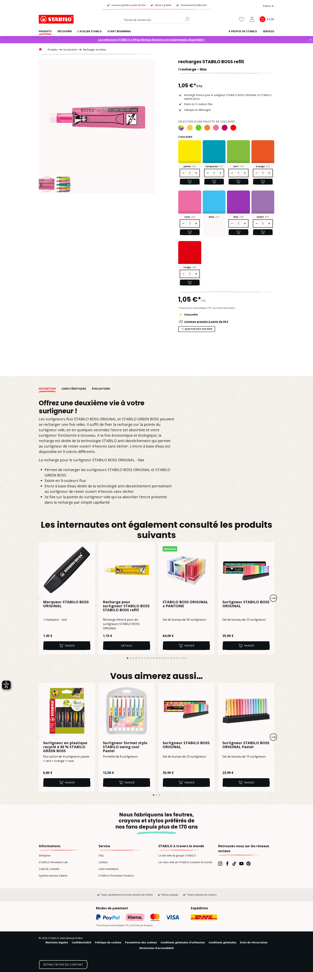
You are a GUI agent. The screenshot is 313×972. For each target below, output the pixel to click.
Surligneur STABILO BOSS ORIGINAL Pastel (245, 745)
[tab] (50, 388)
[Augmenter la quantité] (196, 173)
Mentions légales (56, 942)
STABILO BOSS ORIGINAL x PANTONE (185, 604)
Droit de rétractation (254, 942)
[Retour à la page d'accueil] (57, 19)
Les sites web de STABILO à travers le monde (185, 862)
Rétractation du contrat (63, 964)
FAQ (101, 855)
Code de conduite (49, 869)
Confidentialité (81, 942)
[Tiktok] (234, 863)
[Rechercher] (189, 19)
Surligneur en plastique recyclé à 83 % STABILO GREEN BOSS (65, 747)
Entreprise (45, 855)
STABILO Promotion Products (116, 875)
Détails (126, 645)
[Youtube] (241, 863)
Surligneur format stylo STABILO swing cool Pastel (125, 747)
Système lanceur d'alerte (53, 875)
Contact (103, 862)
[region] (96, 126)
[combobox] (156, 21)
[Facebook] (227, 863)
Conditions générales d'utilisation (182, 942)
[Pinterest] (248, 863)
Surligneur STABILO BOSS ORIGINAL (245, 604)
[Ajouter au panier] (190, 182)
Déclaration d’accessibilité (156, 948)
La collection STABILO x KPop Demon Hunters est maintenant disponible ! (151, 40)
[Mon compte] (252, 19)
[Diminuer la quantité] (183, 173)
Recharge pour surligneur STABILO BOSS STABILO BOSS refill (126, 606)
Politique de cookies (108, 942)
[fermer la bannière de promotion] (310, 39)
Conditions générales (222, 942)
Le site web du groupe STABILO (177, 855)
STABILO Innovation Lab (53, 862)
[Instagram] (220, 863)
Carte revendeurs (109, 869)
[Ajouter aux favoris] (90, 547)
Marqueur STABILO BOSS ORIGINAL (66, 604)
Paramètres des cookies (141, 942)
